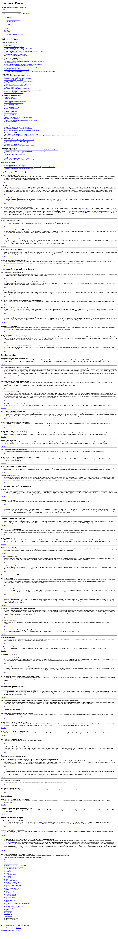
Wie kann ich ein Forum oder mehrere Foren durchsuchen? (19, 140)
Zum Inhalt (3, 10)
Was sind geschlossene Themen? (12, 107)
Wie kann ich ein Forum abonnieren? (13, 152)
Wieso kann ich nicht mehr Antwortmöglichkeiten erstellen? (19, 81)
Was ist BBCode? (8, 97)
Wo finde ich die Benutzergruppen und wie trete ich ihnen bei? (20, 117)
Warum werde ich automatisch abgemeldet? (15, 54)
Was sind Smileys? (8, 100)
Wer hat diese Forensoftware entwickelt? (14, 164)
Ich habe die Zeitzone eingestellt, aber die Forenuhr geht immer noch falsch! (23, 64)
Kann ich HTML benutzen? (11, 98)
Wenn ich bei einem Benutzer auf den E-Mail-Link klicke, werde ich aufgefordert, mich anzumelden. (29, 71)
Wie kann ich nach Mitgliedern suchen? (14, 144)
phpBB (9, 925)
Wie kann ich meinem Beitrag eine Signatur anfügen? (17, 78)
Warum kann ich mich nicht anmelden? (14, 50)
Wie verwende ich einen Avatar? (12, 68)
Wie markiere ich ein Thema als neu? (13, 93)
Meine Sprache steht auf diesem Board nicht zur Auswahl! (18, 65)
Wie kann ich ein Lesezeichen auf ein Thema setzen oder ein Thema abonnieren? (24, 151)
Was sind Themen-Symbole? (11, 108)
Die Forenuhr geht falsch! (10, 62)
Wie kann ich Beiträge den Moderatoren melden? (16, 88)
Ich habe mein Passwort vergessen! (13, 52)
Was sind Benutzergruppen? (11, 115)
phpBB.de (100, 310)
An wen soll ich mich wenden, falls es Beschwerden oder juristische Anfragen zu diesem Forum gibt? (29, 167)
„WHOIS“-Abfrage (9, 842)
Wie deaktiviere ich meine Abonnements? (14, 154)
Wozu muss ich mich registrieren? (12, 44)
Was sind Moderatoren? (10, 114)
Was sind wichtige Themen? (11, 105)
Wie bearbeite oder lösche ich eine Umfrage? (15, 82)
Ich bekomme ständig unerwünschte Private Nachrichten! (18, 128)
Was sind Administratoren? (10, 113)
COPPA (87, 208)
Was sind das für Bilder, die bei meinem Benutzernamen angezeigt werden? (23, 67)
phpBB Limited (88, 310)
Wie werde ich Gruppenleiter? (11, 118)
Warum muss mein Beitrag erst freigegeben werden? (17, 91)
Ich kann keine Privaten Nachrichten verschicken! (16, 127)
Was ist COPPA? (8, 45)
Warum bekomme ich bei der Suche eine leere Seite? (17, 142)
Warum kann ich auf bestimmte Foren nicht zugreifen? (17, 84)
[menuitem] (13, 20)
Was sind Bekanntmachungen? (11, 104)
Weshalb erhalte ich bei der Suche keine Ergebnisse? (17, 141)
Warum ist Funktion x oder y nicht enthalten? (15, 165)
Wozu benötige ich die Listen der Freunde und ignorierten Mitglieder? (21, 134)
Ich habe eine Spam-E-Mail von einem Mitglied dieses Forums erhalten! (22, 130)
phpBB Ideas (76, 831)
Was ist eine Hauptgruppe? (10, 121)
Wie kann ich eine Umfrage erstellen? (13, 80)
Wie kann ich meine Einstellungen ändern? (14, 59)
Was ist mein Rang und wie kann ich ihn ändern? (16, 70)
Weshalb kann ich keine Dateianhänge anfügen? (16, 85)
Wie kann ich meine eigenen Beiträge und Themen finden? (19, 145)
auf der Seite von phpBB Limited (49, 823)
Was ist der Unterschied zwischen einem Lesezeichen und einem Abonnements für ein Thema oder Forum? (31, 150)
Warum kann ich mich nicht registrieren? (14, 47)
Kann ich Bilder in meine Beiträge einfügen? (15, 101)
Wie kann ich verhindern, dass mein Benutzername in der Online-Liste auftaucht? (24, 61)
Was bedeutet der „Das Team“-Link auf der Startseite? (17, 123)
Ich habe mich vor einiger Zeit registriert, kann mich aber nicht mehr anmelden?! (24, 51)
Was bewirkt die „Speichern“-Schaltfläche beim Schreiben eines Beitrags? (22, 90)
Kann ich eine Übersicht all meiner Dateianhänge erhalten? (19, 160)
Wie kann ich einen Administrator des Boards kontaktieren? (19, 168)
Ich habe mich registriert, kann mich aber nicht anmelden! (18, 48)
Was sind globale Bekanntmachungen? (13, 103)
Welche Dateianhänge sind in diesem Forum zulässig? (17, 158)
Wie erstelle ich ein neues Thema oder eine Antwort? (17, 75)
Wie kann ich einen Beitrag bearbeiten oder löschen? (17, 77)
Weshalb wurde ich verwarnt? (11, 87)
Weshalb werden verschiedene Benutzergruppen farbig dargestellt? (21, 120)
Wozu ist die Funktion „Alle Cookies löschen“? (16, 55)
